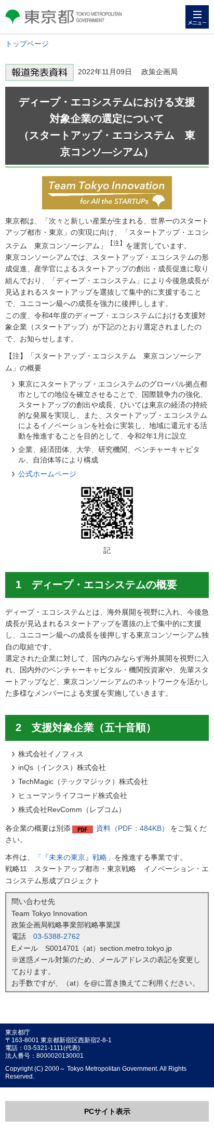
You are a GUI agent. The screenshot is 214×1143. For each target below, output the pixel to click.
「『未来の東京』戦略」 (74, 857)
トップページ (27, 43)
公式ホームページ (47, 474)
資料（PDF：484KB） (132, 828)
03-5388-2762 (56, 936)
